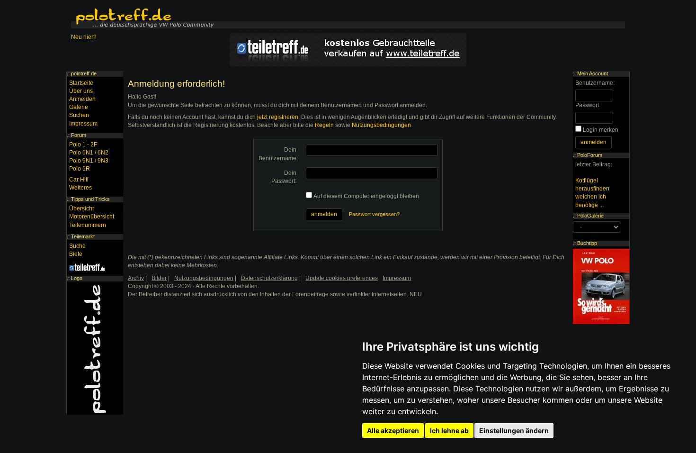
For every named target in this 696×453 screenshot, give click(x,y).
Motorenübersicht (91, 216)
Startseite (81, 83)
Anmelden (82, 99)
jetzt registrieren (277, 117)
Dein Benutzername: (278, 153)
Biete (75, 254)
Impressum (83, 123)
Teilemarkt (83, 236)
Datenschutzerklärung (269, 278)
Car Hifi (79, 179)
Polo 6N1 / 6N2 (88, 152)
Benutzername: (595, 83)
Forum (78, 135)
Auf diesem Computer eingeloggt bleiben (366, 196)
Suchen (79, 115)
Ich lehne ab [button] (449, 430)
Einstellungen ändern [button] (514, 430)
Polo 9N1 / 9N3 (88, 160)
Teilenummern (87, 225)
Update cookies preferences (341, 278)
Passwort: (587, 105)
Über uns (81, 91)
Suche (77, 246)
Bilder (159, 278)
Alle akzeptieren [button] (393, 430)
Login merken (600, 130)
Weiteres (80, 187)
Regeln (324, 125)
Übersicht (81, 208)
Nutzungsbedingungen (381, 125)
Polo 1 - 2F (83, 144)
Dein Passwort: (283, 177)
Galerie (78, 107)
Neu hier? (84, 37)
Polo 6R (79, 168)
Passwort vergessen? (374, 214)
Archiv (136, 278)
